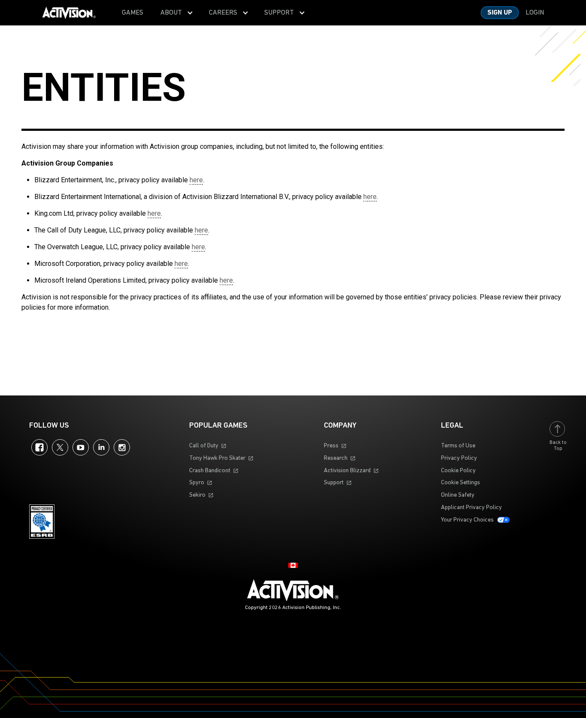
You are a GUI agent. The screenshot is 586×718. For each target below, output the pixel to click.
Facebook (39, 447)
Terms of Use (458, 446)
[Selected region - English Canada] (293, 565)
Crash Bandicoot (209, 471)
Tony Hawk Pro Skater (217, 458)
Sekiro (197, 495)
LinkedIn (101, 447)
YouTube (80, 447)
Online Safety (457, 495)
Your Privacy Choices (467, 520)
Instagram (122, 447)
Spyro (196, 483)
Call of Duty (203, 446)
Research (335, 458)
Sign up (499, 12)
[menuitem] (132, 12)
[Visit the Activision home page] (69, 12)
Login (535, 12)
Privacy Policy (459, 458)
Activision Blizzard (347, 471)
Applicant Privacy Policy (471, 507)
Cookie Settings (460, 483)
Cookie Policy (458, 471)
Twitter (60, 447)
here (196, 180)
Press (331, 446)
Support (334, 483)
